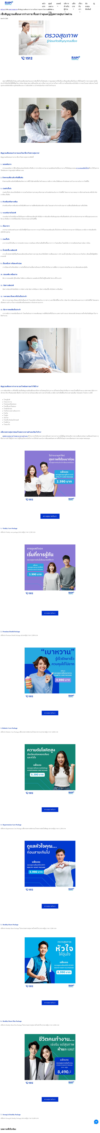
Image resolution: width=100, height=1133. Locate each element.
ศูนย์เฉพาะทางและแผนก (50, 9)
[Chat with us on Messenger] (96, 1122)
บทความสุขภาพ (13, 9)
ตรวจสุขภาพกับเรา (50, 516)
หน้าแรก (3, 9)
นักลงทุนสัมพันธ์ (88, 6)
